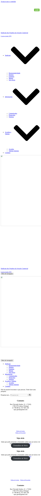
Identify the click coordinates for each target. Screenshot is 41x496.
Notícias (11, 117)
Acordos (11, 149)
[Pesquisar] (29, 395)
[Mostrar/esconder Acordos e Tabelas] (34, 381)
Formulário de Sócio (20, 445)
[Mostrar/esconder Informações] (34, 374)
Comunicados (13, 113)
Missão (11, 78)
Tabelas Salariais (14, 151)
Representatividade (14, 73)
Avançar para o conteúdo (8, 1)
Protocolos (12, 115)
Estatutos (11, 76)
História (11, 75)
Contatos (7, 152)
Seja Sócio (12, 80)
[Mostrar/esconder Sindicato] (34, 364)
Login (37, 10)
